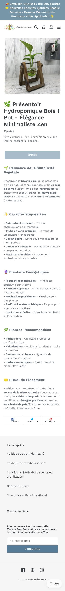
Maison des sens (37, 579)
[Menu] (59, 27)
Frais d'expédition (35, 137)
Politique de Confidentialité (25, 453)
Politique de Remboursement (26, 463)
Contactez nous (17, 486)
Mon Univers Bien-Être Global (27, 495)
